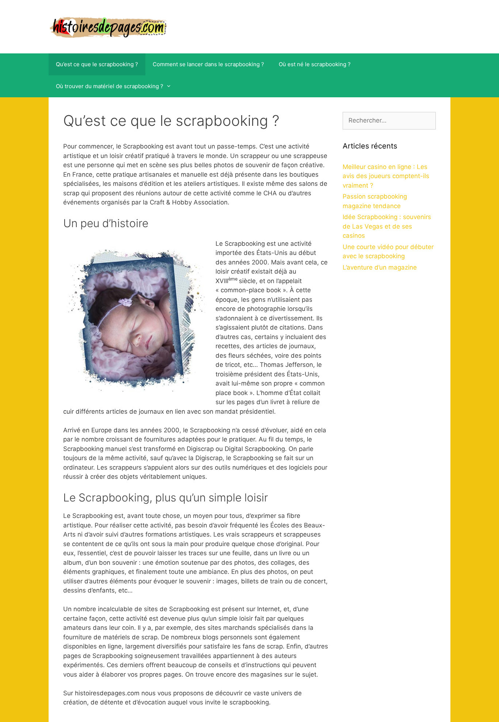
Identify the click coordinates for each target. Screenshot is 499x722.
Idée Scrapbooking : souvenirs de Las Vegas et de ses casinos (387, 226)
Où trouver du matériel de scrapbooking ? (109, 86)
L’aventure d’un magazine (380, 267)
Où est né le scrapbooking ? (315, 64)
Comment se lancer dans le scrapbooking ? (208, 64)
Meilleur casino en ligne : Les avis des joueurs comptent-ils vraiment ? (386, 176)
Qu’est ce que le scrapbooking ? (97, 64)
